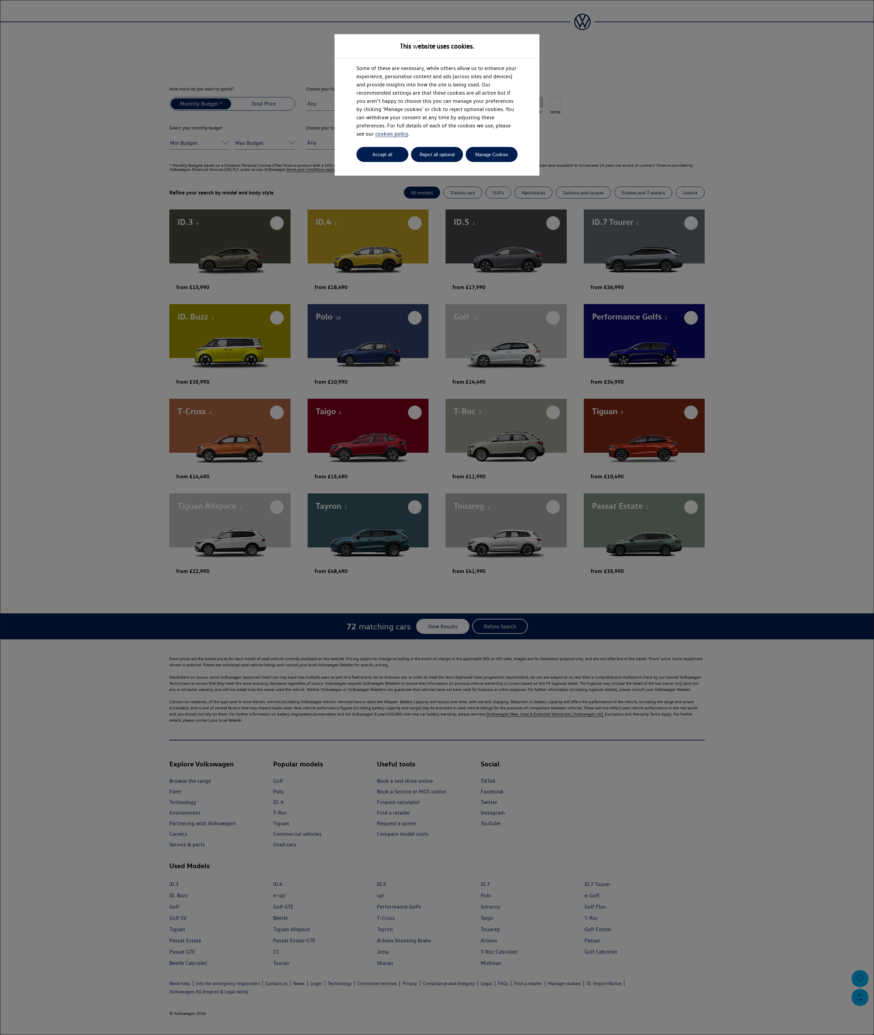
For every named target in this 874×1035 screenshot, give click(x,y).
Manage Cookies (491, 154)
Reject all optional (437, 154)
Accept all (382, 154)
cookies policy (391, 134)
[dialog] (437, 517)
